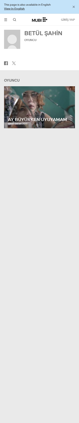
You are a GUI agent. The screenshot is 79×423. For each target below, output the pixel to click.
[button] (5, 20)
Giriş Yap (68, 19)
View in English (14, 8)
